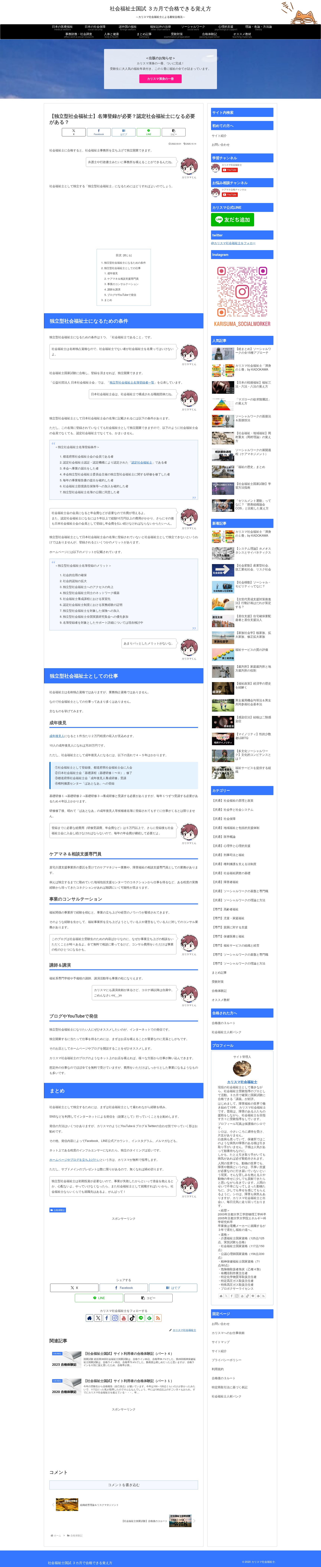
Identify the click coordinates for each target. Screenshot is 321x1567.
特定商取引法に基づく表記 (229, 1387)
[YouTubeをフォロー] (123, 1318)
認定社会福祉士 (141, 462)
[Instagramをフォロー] (115, 1318)
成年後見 (112, 273)
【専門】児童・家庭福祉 (228, 918)
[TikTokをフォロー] (132, 1318)
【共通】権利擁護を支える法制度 (234, 864)
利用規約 (218, 1369)
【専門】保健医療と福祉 (228, 936)
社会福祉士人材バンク (226, 1032)
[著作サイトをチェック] (89, 1318)
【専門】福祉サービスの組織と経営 (235, 945)
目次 (119, 255)
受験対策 (218, 981)
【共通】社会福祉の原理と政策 (232, 800)
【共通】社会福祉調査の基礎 (231, 873)
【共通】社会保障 (224, 818)
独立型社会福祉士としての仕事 (122, 268)
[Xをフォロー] (98, 1318)
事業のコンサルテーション (123, 284)
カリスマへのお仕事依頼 (228, 1333)
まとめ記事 (219, 972)
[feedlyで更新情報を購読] (149, 1318)
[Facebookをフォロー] (106, 1318)
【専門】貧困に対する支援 (229, 927)
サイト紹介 (219, 135)
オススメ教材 (221, 1000)
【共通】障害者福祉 (225, 882)
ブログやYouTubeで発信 (121, 295)
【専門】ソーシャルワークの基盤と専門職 (240, 954)
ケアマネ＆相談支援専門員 (123, 278)
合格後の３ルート (224, 1023)
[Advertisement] (123, 219)
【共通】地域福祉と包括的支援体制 (235, 828)
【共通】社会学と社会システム (232, 809)
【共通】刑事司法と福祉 (228, 855)
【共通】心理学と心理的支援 (231, 846)
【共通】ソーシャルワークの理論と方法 (238, 900)
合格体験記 (59, 1209)
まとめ (108, 300)
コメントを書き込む (124, 1485)
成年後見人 (56, 736)
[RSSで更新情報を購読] (158, 1318)
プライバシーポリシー (226, 1360)
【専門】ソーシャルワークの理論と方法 (238, 963)
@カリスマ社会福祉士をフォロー (233, 243)
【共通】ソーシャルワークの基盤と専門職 (240, 891)
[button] (174, 132)
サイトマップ (221, 1342)
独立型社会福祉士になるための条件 (125, 262)
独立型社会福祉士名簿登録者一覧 (132, 382)
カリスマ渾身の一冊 (160, 78)
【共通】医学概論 (224, 836)
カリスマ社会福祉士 (242, 1081)
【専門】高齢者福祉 (225, 909)
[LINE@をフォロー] (141, 1318)
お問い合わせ (221, 144)
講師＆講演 (113, 289)
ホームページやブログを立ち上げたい (74, 1159)
